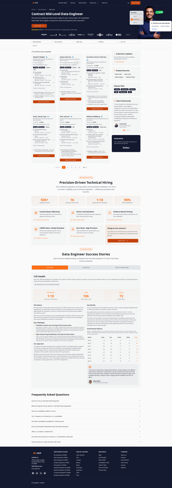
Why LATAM (102, 460)
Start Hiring (135, 3)
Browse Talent (63, 3)
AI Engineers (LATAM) (60, 465)
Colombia (79, 467)
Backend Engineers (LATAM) (62, 470)
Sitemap (123, 467)
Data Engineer (42, 9)
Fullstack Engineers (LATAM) (62, 467)
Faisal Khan (123, 124)
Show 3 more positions (66, 145)
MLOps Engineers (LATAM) (61, 462)
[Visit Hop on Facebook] (44, 473)
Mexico (78, 462)
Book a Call (38, 26)
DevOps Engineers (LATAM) (62, 475)
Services (72, 3)
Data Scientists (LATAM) (60, 457)
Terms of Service (103, 467)
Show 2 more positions (39, 88)
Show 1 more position (65, 87)
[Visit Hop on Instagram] (36, 473)
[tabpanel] (86, 330)
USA (77, 457)
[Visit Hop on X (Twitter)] (40, 473)
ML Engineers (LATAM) (60, 455)
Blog (100, 455)
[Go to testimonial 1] (124, 130)
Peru (77, 475)
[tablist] (86, 267)
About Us (104, 3)
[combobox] (42, 41)
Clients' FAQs (102, 465)
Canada (78, 460)
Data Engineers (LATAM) (61, 460)
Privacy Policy (102, 470)
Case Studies (102, 457)
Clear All (35, 45)
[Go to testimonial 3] (127, 130)
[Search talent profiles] (128, 2)
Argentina (79, 470)
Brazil (77, 465)
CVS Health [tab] (50, 267)
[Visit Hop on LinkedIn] (33, 473)
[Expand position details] (54, 77)
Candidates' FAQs (104, 462)
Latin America (80, 455)
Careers (123, 465)
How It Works (82, 3)
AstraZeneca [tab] (86, 267)
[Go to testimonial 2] (126, 130)
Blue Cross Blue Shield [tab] (122, 267)
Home (33, 9)
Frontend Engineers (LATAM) (62, 472)
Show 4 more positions (93, 147)
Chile (77, 472)
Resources (93, 3)
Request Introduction (43, 102)
